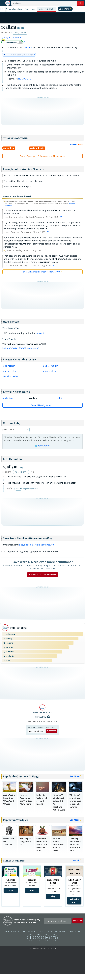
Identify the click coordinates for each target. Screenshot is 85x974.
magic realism (10, 371)
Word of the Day (42, 712)
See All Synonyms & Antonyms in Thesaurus (42, 156)
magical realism (50, 365)
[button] (46, 9)
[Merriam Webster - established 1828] (7, 3)
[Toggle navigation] (2, 3)
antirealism (9, 365)
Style (5, 429)
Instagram (54, 937)
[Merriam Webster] (42, 707)
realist (59, 398)
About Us (15, 931)
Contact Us (48, 931)
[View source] (61, 217)
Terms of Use (74, 931)
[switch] (12, 42)
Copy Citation (43, 445)
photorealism (49, 371)
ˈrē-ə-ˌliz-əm (20, 471)
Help (7, 931)
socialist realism (11, 376)
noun (20, 27)
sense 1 (40, 333)
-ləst (17, 488)
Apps (23, 931)
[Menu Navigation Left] (2, 9)
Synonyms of (11, 37)
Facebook (30, 937)
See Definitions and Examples (42, 721)
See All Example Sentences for (41, 271)
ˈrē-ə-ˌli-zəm (19, 32)
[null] (48, 716)
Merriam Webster (7, 921)
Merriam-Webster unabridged (43, 575)
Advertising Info (35, 931)
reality (28, 47)
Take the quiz (74, 900)
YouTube (46, 937)
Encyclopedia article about (36, 544)
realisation (7, 398)
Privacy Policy (61, 931)
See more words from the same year (20, 347)
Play (11, 890)
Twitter (38, 937)
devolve (41, 717)
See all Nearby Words (41, 405)
